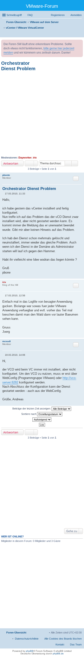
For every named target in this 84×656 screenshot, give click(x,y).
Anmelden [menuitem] (76, 15)
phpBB (29, 651)
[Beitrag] (3, 193)
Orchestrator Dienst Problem (18, 66)
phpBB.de (58, 653)
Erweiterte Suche (75, 163)
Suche (68, 163)
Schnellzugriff (14, 15)
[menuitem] (26, 638)
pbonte (6, 175)
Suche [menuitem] (80, 34)
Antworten (10, 163)
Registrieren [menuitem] (58, 15)
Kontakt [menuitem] (60, 644)
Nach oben (80, 276)
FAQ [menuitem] (30, 15)
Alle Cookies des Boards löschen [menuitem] (63, 638)
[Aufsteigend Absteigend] (42, 419)
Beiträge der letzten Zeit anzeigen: (32, 408)
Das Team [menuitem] (76, 644)
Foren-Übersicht (16, 632)
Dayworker (25, 157)
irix (35, 157)
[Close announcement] (79, 43)
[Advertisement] (42, 113)
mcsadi (6, 341)
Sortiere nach (29, 413)
